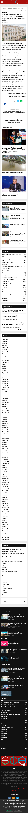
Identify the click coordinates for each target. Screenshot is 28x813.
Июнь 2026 (4, 343)
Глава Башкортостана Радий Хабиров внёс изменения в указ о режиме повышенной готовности (14, 120)
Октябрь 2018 (5, 537)
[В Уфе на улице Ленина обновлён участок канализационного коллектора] (5, 208)
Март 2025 (4, 375)
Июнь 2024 (4, 394)
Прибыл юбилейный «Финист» (17, 224)
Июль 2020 (4, 493)
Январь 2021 (5, 480)
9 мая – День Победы (7, 262)
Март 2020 (4, 501)
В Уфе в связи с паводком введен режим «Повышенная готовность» (12, 173)
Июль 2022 (4, 442)
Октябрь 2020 (5, 486)
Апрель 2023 (5, 423)
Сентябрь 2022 (5, 438)
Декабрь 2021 (5, 457)
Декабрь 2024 (5, 381)
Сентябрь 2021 (5, 463)
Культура (4, 275)
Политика (4, 287)
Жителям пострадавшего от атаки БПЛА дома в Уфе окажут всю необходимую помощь (17, 233)
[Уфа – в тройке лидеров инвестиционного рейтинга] (4, 633)
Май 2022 (4, 446)
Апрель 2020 (5, 499)
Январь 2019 (5, 530)
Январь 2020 (5, 505)
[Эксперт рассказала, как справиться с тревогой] (4, 651)
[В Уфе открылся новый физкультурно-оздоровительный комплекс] (5, 217)
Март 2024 (4, 400)
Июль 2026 (4, 341)
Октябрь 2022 (5, 436)
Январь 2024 (5, 404)
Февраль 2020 (5, 503)
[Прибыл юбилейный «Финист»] (5, 226)
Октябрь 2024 (5, 385)
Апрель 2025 (5, 372)
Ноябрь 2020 (5, 484)
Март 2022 (4, 450)
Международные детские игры (10, 277)
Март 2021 (4, 476)
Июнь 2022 (4, 444)
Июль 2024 (4, 391)
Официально (5, 285)
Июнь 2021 (4, 469)
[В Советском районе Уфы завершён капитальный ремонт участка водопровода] (5, 242)
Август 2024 (5, 389)
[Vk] (9, 798)
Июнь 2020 (4, 495)
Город (3, 270)
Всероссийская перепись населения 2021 (12, 266)
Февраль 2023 (5, 427)
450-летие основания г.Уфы (9, 256)
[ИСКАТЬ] (24, 601)
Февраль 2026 (5, 351)
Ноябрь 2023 (5, 408)
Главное (4, 268)
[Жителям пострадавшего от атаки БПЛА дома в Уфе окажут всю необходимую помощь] (5, 233)
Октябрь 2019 (5, 512)
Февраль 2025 (5, 377)
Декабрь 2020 (5, 482)
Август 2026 (5, 339)
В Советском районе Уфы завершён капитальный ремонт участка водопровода (17, 242)
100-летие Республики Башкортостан (11, 254)
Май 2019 (4, 522)
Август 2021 (5, 465)
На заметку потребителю (8, 279)
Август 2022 (5, 440)
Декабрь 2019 (5, 507)
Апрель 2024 (5, 398)
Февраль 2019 (5, 528)
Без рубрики (5, 264)
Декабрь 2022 (5, 431)
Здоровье (4, 273)
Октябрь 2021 (5, 461)
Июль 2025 (4, 366)
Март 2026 (4, 349)
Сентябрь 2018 (5, 539)
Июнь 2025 (4, 368)
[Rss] (13, 798)
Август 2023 (5, 415)
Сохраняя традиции (7, 294)
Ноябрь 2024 (5, 383)
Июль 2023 (4, 417)
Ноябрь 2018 (5, 535)
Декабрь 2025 (5, 356)
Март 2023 (4, 425)
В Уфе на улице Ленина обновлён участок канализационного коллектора (17, 208)
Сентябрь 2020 (5, 488)
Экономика (5, 300)
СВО (3, 291)
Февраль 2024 (5, 402)
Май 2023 (4, 421)
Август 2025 (5, 364)
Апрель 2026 (5, 347)
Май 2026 (4, 345)
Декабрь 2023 (5, 406)
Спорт (3, 296)
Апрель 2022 (5, 448)
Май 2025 (4, 370)
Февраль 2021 (5, 478)
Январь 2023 (5, 429)
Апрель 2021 (5, 474)
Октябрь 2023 (5, 410)
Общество (4, 12)
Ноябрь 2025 (5, 358)
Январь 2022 (5, 455)
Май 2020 (4, 497)
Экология (4, 298)
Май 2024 (4, 396)
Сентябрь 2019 (5, 514)
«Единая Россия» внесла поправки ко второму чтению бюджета (12, 194)
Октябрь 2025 (5, 360)
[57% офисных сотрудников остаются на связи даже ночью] (4, 658)
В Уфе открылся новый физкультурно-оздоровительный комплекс (17, 217)
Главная (4, 8)
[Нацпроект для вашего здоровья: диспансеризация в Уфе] (4, 643)
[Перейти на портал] (6, 696)
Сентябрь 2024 (5, 387)
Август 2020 (5, 490)
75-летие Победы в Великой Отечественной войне (13, 706)
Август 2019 (5, 516)
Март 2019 (4, 526)
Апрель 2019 (5, 524)
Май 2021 (4, 471)
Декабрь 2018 (5, 533)
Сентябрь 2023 (5, 412)
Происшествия (5, 289)
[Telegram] (17, 798)
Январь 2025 (5, 379)
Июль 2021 (4, 467)
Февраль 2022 (5, 453)
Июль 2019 (4, 518)
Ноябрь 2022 (5, 434)
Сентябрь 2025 (5, 362)
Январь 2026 (5, 353)
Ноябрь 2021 (5, 459)
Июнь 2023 (4, 419)
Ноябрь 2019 (5, 509)
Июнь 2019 (4, 520)
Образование (5, 281)
